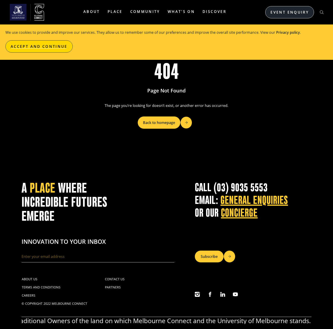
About (91, 11)
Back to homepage (159, 122)
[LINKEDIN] (222, 294)
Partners (113, 287)
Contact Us (115, 279)
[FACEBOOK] (210, 294)
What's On (181, 11)
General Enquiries (254, 200)
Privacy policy (288, 32)
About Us (29, 279)
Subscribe (209, 256)
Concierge (239, 213)
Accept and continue (39, 46)
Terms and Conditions (41, 287)
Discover (214, 11)
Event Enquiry (289, 12)
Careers (28, 295)
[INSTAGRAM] (197, 294)
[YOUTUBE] (235, 294)
